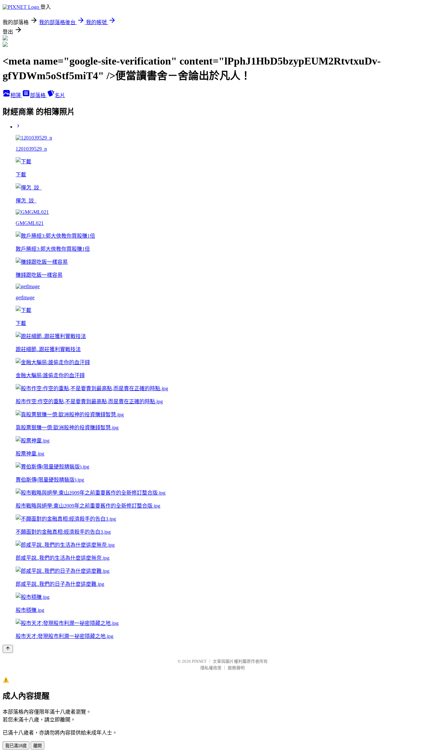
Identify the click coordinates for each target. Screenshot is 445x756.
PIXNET (199, 661)
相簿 (16, 95)
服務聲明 (236, 667)
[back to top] (8, 649)
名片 (60, 95)
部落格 (38, 95)
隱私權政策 (211, 667)
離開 (37, 745)
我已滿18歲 (16, 745)
